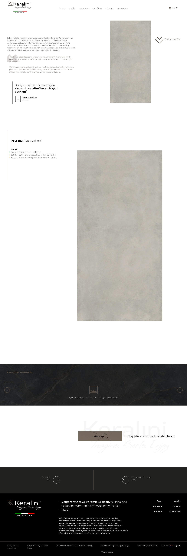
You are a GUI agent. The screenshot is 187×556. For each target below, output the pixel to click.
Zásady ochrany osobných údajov (115, 545)
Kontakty (122, 8)
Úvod (62, 8)
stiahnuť (25, 100)
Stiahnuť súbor (30, 98)
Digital (174, 545)
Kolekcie (84, 8)
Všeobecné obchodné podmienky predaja (74, 545)
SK (173, 8)
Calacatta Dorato (141, 477)
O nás (72, 8)
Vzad (48, 480)
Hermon (45, 477)
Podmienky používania (147, 545)
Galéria (97, 8)
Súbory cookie (107, 552)
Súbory (109, 8)
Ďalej (134, 480)
